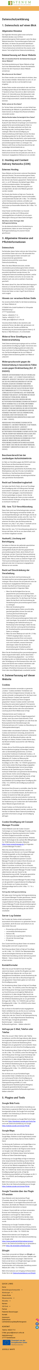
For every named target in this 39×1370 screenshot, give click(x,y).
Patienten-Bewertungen (10, 1312)
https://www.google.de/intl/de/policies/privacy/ (17, 1241)
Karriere (4, 1303)
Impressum (6, 1317)
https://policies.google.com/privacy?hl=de (15, 1126)
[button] (19, 8)
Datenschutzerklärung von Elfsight (24, 1273)
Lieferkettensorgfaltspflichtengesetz (14, 1322)
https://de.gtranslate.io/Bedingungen (18, 1246)
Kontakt (4, 1314)
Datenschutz (6, 1319)
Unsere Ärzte (6, 1295)
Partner (4, 1309)
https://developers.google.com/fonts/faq (21, 1121)
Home (4, 1287)
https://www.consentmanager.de (13, 844)
